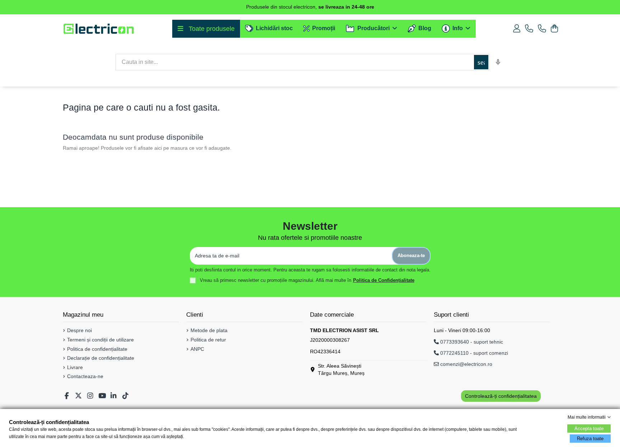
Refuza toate (590, 438)
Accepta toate (588, 428)
